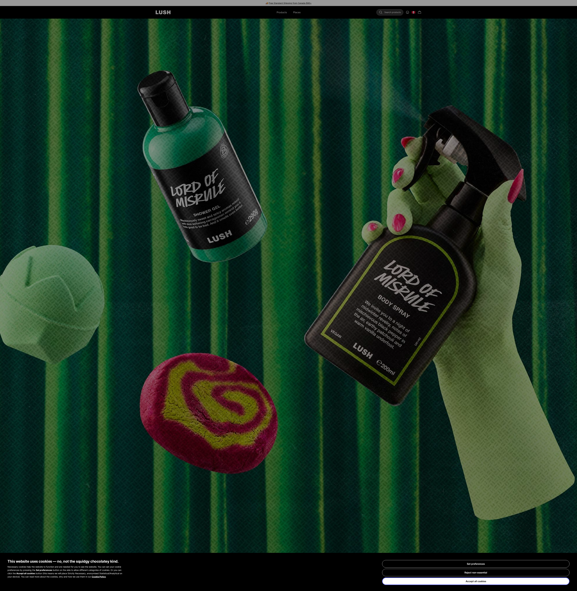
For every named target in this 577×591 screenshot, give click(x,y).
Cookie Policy (99, 576)
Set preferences (476, 563)
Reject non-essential (475, 572)
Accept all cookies (476, 581)
